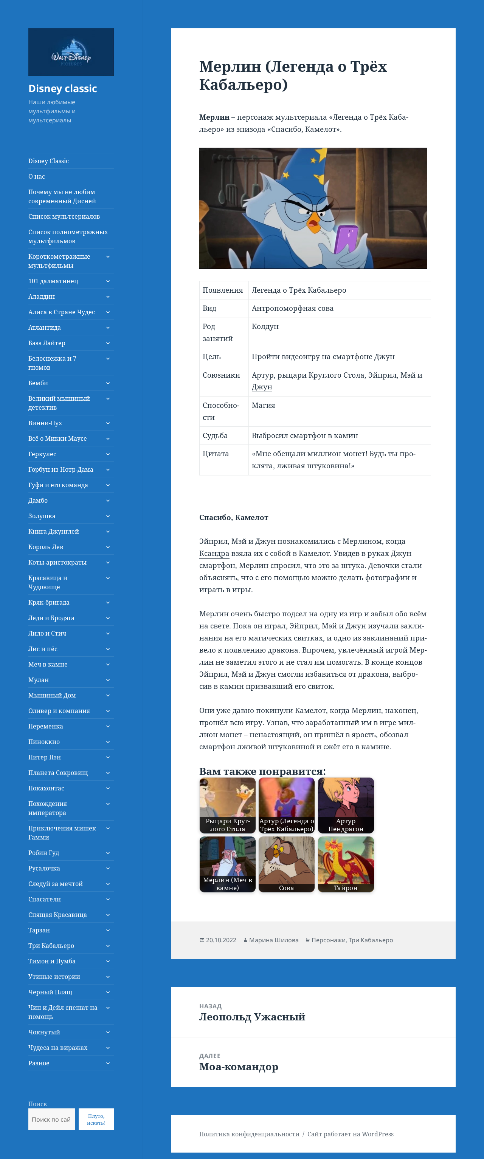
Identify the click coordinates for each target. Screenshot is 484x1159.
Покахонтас (46, 788)
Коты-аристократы (57, 562)
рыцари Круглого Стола (321, 375)
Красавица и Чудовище (47, 582)
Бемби (38, 383)
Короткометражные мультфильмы (59, 261)
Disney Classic (48, 161)
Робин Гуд (43, 853)
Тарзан (39, 930)
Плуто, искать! (96, 1119)
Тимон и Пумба (52, 961)
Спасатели (44, 899)
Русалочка (44, 868)
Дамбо (38, 500)
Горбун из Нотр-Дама (60, 469)
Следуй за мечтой (55, 884)
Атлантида (44, 327)
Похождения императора (47, 808)
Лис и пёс (42, 649)
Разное (39, 1063)
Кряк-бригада (49, 602)
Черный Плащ (50, 992)
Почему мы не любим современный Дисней (62, 196)
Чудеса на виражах (57, 1047)
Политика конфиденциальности (249, 1134)
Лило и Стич (47, 633)
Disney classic (62, 88)
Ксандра (214, 553)
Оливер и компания (59, 711)
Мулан (38, 680)
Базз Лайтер (46, 343)
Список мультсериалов (64, 216)
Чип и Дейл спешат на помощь (63, 1012)
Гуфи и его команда (58, 485)
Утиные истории (54, 976)
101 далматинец (53, 281)
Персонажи (329, 940)
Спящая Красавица (57, 915)
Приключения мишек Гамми (62, 832)
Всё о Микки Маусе (57, 438)
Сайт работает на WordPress (350, 1134)
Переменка (45, 726)
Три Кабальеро (51, 945)
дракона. (284, 650)
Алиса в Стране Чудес (61, 312)
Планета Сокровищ (58, 773)
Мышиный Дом (52, 695)
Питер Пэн (44, 757)
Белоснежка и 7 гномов (52, 363)
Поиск (37, 1104)
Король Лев (46, 547)
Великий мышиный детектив (59, 403)
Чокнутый (44, 1032)
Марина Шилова (274, 940)
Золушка (42, 516)
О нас (36, 176)
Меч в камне (48, 664)
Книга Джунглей (53, 531)
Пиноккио (44, 742)
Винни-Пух (45, 423)
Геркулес (42, 454)
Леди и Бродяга (51, 618)
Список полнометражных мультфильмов (68, 236)
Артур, (264, 375)
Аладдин (41, 296)
